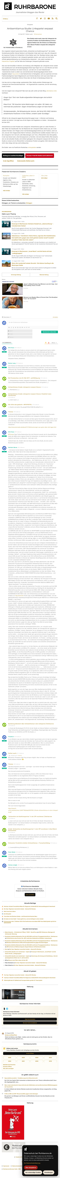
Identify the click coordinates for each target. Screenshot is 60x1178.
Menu (6, 19)
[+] (29, 327)
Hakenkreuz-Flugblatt (8, 61)
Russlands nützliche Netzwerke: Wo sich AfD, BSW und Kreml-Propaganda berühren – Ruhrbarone (31, 936)
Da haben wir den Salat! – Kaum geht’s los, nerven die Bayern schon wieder (24, 919)
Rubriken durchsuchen (9, 1064)
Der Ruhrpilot (7, 914)
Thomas (10, 412)
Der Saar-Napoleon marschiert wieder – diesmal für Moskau (20, 909)
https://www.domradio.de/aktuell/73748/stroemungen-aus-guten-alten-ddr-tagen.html (32, 427)
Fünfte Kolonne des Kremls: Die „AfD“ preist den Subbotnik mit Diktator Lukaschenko (29, 938)
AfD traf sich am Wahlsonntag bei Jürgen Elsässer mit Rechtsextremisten (26, 946)
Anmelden (55, 317)
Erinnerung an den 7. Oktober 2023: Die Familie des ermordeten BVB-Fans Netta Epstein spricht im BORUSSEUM (30, 922)
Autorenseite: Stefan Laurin (25, 161)
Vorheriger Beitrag (16, 274)
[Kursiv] (11, 327)
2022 (9, 1061)
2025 (23, 1057)
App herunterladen (30, 1019)
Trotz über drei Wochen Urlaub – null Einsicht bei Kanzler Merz (20, 916)
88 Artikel (44, 178)
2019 (50, 1061)
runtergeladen (32, 147)
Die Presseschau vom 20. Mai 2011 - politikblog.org (24, 378)
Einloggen (29, 203)
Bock (6, 949)
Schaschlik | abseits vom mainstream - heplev (17, 951)
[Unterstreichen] (13, 327)
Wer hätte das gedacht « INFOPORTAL (20, 404)
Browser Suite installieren (30, 1022)
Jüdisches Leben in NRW (28, 176)
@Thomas (11, 434)
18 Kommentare (38, 34)
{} (26, 327)
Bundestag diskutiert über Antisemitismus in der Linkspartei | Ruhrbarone (31, 723)
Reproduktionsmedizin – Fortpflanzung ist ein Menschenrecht (21, 1078)
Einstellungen (48, 1172)
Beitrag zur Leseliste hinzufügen (13, 155)
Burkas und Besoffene (11, 1035)
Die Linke (44, 175)
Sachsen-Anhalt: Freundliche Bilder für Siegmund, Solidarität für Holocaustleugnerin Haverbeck (29, 906)
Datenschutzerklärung (18, 1166)
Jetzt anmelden (30, 894)
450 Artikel (6, 190)
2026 (9, 1057)
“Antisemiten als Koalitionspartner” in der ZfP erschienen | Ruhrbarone (30, 816)
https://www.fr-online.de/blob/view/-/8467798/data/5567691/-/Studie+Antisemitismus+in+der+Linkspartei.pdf (33, 810)
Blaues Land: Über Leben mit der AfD (18, 960)
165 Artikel (25, 194)
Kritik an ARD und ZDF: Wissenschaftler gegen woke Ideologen (21, 1093)
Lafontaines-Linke (51, 91)
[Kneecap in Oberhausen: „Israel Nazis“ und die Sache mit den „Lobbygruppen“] (6, 251)
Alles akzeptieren (30, 1167)
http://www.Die (19, 595)
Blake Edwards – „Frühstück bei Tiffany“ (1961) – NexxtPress (21, 932)
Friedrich (20, 755)
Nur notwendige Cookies (33, 1172)
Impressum (6, 1166)
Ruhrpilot (6, 175)
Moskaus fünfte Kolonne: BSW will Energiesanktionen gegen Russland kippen (27, 942)
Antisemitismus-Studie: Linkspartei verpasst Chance (24, 387)
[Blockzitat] (22, 327)
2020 (36, 1061)
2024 (36, 1057)
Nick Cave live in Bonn (10, 911)
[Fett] (9, 327)
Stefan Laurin (12, 753)
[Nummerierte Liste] (18, 327)
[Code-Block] (24, 327)
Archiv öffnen (30, 1053)
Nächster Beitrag (44, 274)
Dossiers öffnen (7, 1066)
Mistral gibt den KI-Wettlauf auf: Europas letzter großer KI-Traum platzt (23, 980)
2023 (50, 1057)
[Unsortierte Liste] (20, 327)
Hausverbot (15, 74)
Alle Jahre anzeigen (8, 1068)
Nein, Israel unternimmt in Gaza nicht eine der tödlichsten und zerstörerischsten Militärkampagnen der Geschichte (31, 1085)
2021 (23, 1061)
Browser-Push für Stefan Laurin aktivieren (40, 155)
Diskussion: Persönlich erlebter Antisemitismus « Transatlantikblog (29, 843)
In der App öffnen (8, 161)
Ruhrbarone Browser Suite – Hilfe (12, 1169)
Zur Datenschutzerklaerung (32, 1163)
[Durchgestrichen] (16, 327)
